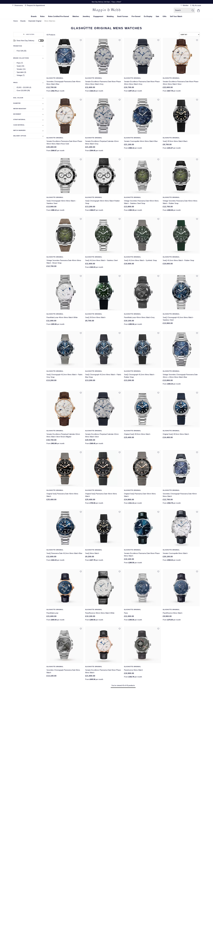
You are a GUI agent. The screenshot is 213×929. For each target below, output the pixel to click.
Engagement (98, 16)
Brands (34, 16)
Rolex (42, 16)
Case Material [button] (19, 125)
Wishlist (185, 5)
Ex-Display (148, 16)
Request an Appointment (36, 5)
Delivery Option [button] (19, 135)
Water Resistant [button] (19, 108)
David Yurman (122, 16)
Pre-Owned (136, 16)
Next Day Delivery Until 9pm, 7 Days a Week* (106, 2)
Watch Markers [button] (19, 130)
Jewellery (86, 16)
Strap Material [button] (19, 119)
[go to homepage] (106, 10)
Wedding (110, 16)
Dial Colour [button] (18, 97)
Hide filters (30, 34)
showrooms (18, 5)
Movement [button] (17, 114)
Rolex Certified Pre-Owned (58, 16)
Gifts (164, 16)
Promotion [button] (17, 46)
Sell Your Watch (176, 16)
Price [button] (15, 82)
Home (15, 21)
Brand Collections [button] (21, 58)
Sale (157, 16)
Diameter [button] (17, 103)
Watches (75, 16)
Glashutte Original (34, 21)
